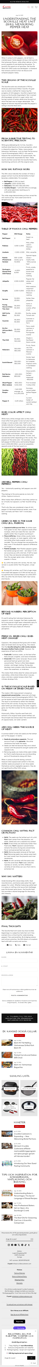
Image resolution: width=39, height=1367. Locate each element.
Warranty (19, 1283)
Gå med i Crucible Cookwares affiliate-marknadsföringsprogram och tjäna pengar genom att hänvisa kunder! (25, 1151)
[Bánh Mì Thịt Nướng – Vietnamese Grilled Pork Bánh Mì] (7, 1043)
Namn (4, 957)
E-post (5, 966)
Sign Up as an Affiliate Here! (19, 1314)
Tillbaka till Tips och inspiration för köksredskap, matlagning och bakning (19, 1018)
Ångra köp (19, 1321)
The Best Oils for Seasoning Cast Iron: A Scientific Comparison (25, 1220)
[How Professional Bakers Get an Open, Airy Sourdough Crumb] (7, 1205)
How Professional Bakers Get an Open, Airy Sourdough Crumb (24, 1208)
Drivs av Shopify (19, 1365)
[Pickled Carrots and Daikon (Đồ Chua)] (7, 1055)
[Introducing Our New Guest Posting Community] (7, 1163)
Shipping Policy (19, 1280)
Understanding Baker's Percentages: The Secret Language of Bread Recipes (25, 1195)
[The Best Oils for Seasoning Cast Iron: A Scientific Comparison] (7, 1218)
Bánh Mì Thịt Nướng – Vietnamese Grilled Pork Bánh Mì (24, 1045)
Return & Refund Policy (19, 1276)
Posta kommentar (19, 995)
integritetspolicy (12, 1002)
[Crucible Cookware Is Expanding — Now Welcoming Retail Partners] (7, 1134)
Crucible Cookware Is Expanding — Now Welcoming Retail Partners (25, 1136)
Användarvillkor (23, 1002)
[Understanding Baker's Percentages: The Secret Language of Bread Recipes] (7, 1193)
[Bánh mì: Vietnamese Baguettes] (7, 1065)
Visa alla (19, 1035)
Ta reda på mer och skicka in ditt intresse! (19, 1304)
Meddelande (7, 975)
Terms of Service (19, 1273)
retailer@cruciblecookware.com (22, 1296)
